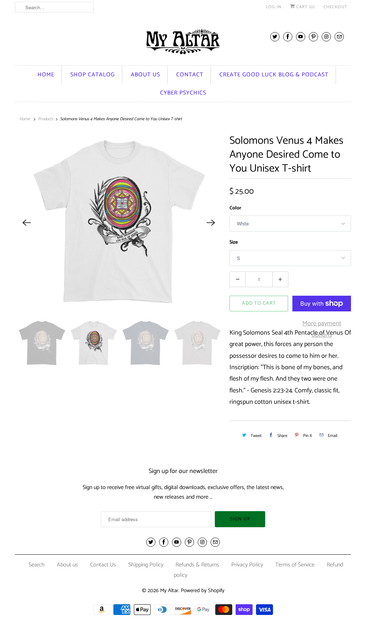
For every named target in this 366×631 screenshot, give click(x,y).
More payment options (321, 329)
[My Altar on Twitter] (275, 37)
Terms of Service (295, 565)
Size (233, 242)
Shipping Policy (145, 565)
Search (37, 565)
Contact (189, 75)
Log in (273, 7)
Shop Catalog (92, 75)
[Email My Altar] (339, 37)
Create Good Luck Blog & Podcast (273, 75)
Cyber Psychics (183, 93)
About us (145, 75)
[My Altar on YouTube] (300, 37)
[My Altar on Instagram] (326, 37)
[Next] (211, 223)
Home (46, 75)
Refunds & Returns (197, 565)
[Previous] (26, 223)
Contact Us (103, 565)
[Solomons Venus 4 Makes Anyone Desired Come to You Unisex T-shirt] (119, 223)
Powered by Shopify (202, 590)
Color (235, 208)
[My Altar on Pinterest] (313, 37)
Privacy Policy (247, 565)
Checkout (335, 7)
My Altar (169, 590)
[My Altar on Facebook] (287, 37)
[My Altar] (183, 41)
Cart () (305, 7)
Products (45, 119)
